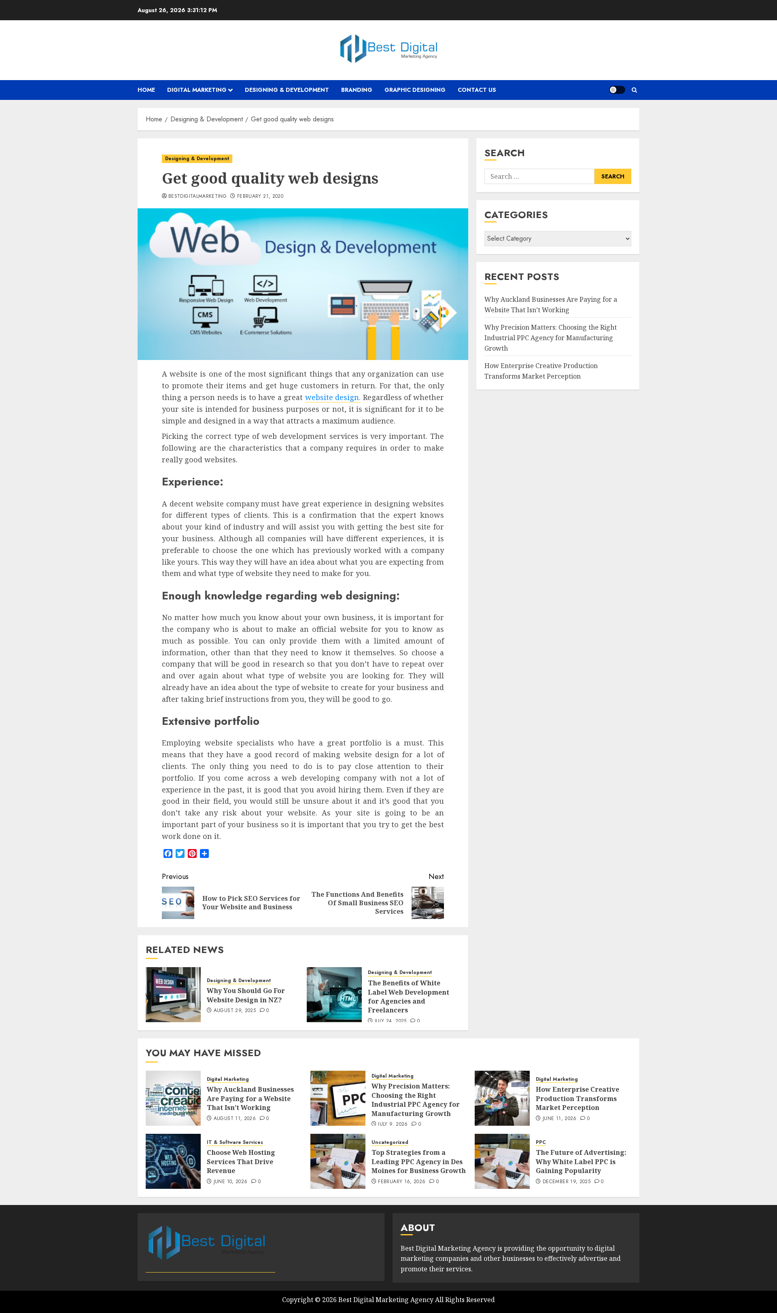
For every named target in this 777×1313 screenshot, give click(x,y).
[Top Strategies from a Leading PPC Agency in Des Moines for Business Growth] (337, 1161)
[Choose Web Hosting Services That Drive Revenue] (173, 1161)
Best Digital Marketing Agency (385, 1299)
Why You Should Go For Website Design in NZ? (246, 995)
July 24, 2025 (391, 1021)
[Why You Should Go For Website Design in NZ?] (173, 994)
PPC (541, 1142)
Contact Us (477, 90)
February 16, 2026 (401, 1182)
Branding (356, 90)
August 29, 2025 (235, 1011)
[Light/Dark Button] (617, 90)
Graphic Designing (415, 90)
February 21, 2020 (260, 196)
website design (332, 397)
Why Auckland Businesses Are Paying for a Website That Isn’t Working (550, 305)
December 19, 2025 (566, 1182)
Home (146, 90)
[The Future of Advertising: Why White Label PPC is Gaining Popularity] (502, 1161)
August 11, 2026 (235, 1119)
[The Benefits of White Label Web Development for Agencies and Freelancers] (334, 994)
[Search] (634, 90)
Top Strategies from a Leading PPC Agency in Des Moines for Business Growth (419, 1161)
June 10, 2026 (231, 1182)
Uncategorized (390, 1142)
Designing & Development (287, 90)
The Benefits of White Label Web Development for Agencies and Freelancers (408, 996)
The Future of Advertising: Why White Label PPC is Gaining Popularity (581, 1161)
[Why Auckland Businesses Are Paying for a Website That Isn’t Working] (173, 1098)
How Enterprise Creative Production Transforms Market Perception (541, 371)
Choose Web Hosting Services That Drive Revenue (241, 1161)
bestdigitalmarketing (197, 196)
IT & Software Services (235, 1142)
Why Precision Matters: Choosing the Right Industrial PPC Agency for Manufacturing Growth (550, 338)
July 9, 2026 (393, 1124)
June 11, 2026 (560, 1119)
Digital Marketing (197, 90)
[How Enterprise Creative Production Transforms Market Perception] (502, 1098)
